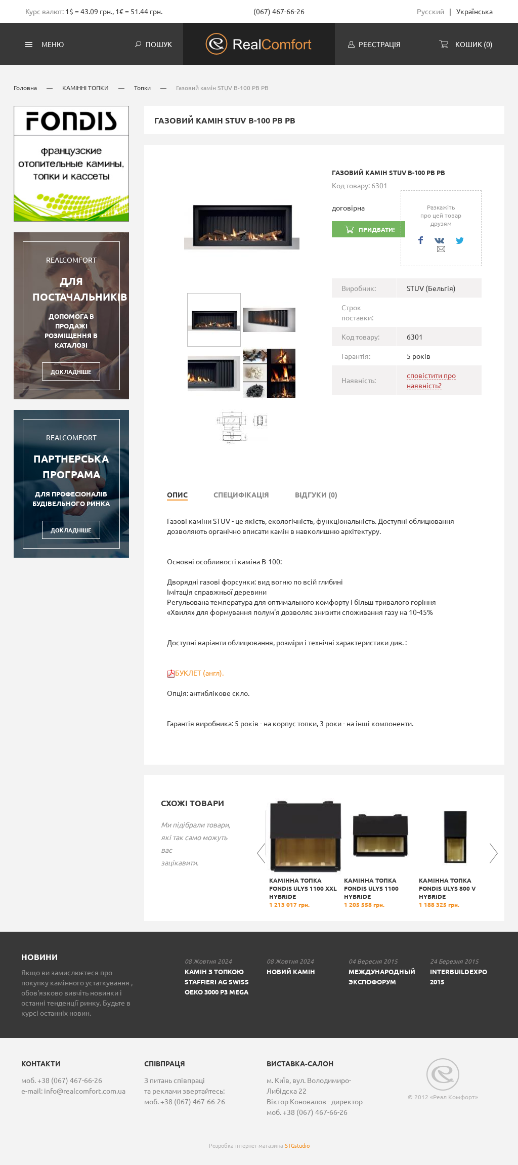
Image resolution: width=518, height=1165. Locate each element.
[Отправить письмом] (441, 249)
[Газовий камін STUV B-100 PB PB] (241, 223)
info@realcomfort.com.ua (84, 1090)
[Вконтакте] (439, 240)
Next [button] (494, 853)
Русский (430, 11)
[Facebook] (420, 240)
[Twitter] (459, 240)
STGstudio (297, 1145)
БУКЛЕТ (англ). (199, 672)
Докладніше (71, 371)
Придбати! (377, 229)
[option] (303, 853)
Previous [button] (261, 853)
